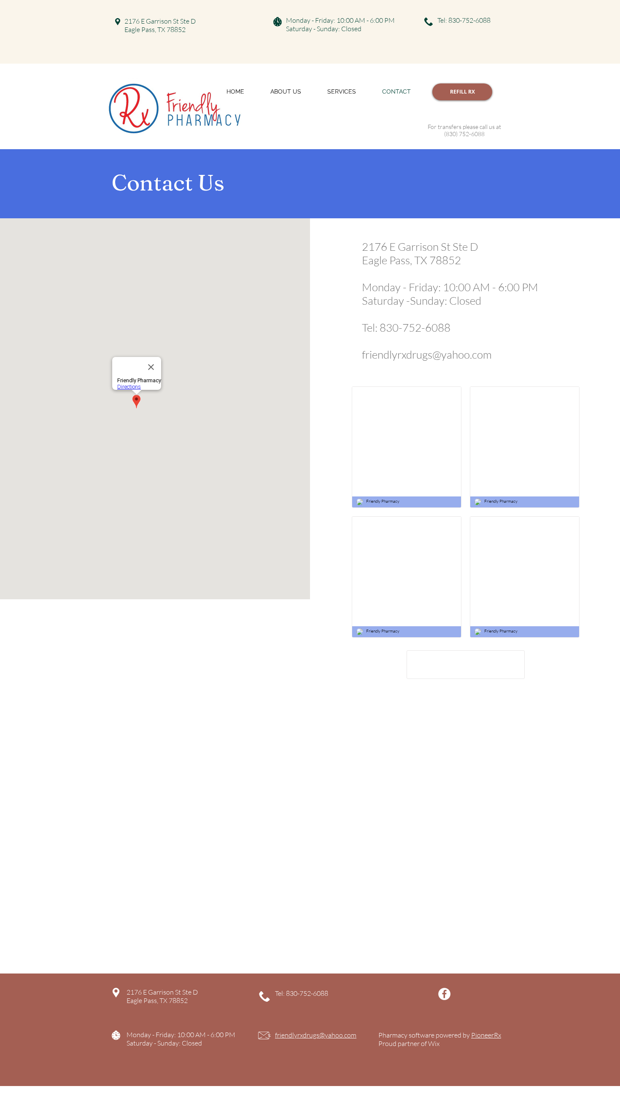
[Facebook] (444, 994)
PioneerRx (486, 1035)
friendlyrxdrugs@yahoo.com (427, 354)
